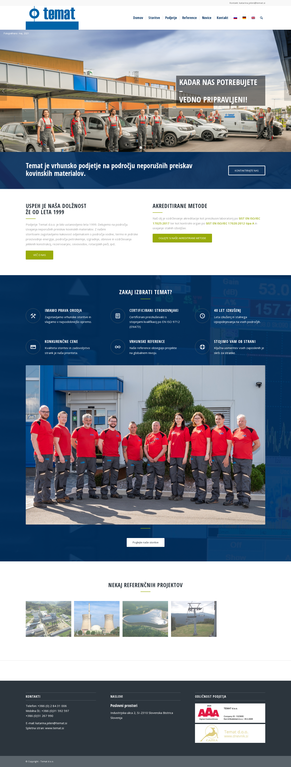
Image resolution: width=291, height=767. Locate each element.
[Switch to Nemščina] (244, 18)
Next (287, 91)
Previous (3, 91)
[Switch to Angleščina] (253, 18)
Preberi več (36, 99)
